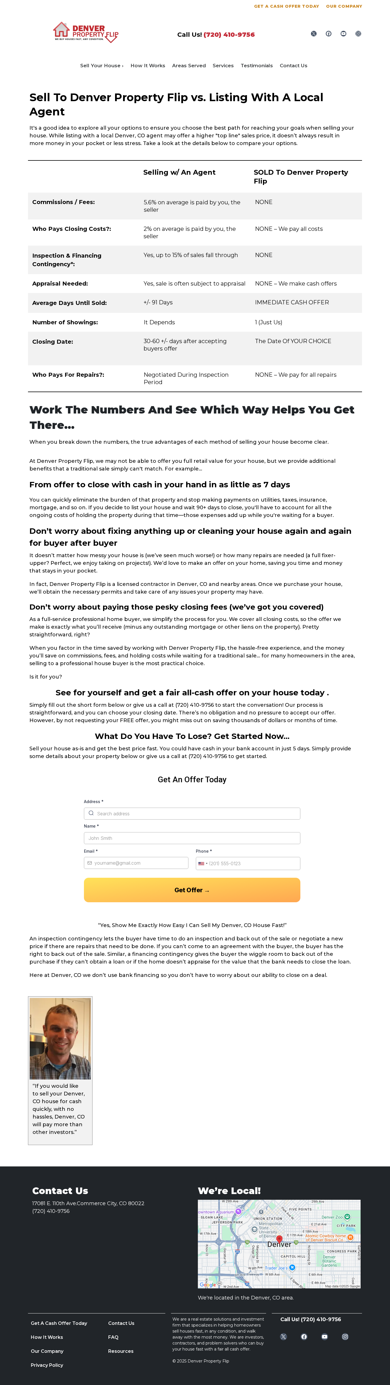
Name (91, 826)
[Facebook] (328, 33)
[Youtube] (343, 33)
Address (94, 801)
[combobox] (202, 863)
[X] (313, 33)
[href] (279, 1244)
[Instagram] (358, 33)
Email (91, 851)
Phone (204, 851)
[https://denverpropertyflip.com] (86, 31)
